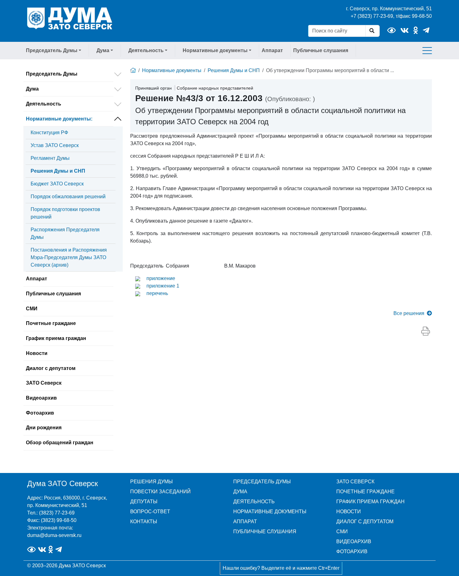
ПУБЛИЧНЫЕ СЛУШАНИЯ (264, 531)
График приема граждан (56, 338)
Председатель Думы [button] (51, 50)
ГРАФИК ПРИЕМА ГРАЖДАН (370, 501)
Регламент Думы (50, 158)
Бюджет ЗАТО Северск (57, 183)
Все (408, 313)
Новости (36, 353)
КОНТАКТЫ (143, 521)
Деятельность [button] (146, 50)
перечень (157, 293)
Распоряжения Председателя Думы (65, 233)
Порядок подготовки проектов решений (65, 213)
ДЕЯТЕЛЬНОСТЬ (254, 501)
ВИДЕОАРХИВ (353, 541)
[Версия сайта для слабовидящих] (391, 30)
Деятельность (43, 103)
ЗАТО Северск (44, 383)
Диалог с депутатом (51, 368)
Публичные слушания (320, 50)
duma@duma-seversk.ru (54, 535)
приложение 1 (162, 285)
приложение (160, 278)
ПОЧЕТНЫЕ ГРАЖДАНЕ (365, 491)
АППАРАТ (245, 521)
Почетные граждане (51, 323)
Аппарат (272, 50)
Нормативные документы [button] (215, 50)
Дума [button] (102, 50)
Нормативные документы (59, 118)
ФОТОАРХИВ (352, 551)
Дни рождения (44, 427)
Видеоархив (41, 398)
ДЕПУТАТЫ (143, 501)
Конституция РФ (49, 132)
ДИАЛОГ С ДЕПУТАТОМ (364, 521)
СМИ (31, 308)
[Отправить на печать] (425, 331)
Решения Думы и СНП (58, 171)
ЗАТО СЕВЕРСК (355, 481)
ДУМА (240, 491)
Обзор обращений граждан (59, 442)
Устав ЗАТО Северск (55, 145)
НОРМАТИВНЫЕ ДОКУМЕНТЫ (269, 511)
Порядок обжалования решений (68, 196)
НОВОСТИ (348, 511)
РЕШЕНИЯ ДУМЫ (151, 481)
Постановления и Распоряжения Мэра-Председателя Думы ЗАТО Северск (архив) (69, 257)
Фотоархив (40, 413)
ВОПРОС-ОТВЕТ (150, 511)
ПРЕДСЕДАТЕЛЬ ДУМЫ (262, 481)
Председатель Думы (51, 73)
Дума (32, 88)
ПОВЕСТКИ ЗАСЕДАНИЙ (160, 491)
